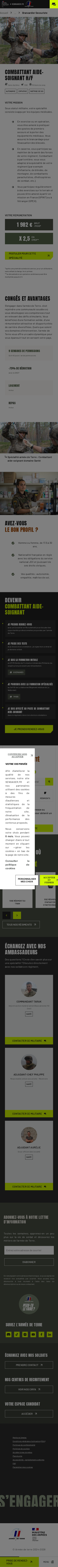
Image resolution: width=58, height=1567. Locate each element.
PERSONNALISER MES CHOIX (27, 880)
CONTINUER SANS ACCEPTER (17, 755)
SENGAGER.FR (13, 781)
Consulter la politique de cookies (17, 864)
